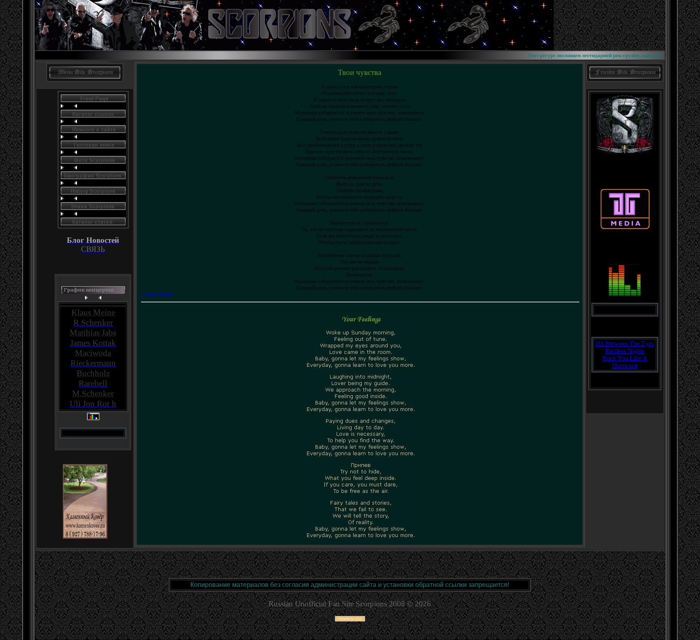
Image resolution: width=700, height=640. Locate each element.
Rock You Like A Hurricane (624, 362)
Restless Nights (625, 350)
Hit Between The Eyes (624, 343)
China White (157, 294)
